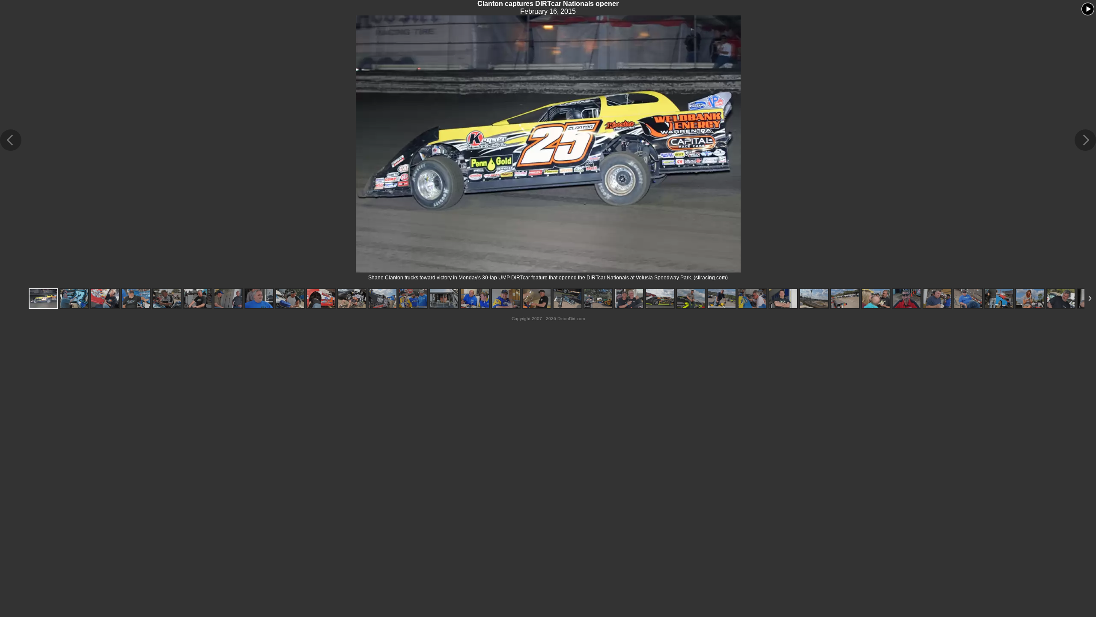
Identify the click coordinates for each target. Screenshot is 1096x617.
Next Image (1085, 140)
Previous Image (10, 140)
